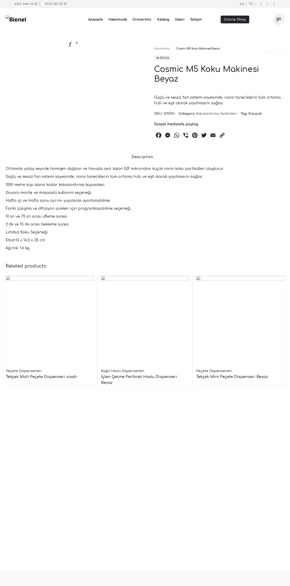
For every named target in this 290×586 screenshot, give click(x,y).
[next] (279, 48)
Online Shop (235, 19)
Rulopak (255, 113)
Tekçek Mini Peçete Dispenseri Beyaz (232, 377)
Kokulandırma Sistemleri (216, 113)
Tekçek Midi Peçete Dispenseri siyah (41, 377)
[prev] (268, 48)
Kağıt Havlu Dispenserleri (122, 371)
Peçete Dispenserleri (23, 371)
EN (242, 4)
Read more (15, 387)
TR (250, 4)
